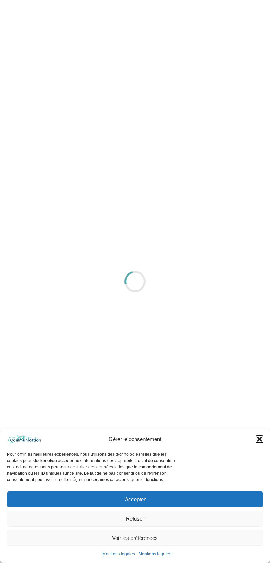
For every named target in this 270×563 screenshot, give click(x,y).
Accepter (135, 499)
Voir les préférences (135, 538)
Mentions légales (118, 553)
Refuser (135, 519)
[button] (259, 439)
